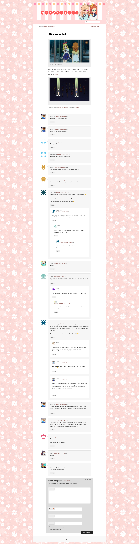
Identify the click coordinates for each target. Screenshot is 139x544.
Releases (63, 22)
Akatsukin (53, 26)
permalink (76, 107)
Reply (52, 122)
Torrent (56, 74)
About (45, 22)
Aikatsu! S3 (60, 107)
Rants (68, 22)
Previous (93, 26)
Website (51, 523)
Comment (51, 489)
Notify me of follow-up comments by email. (58, 527)
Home (40, 22)
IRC (58, 22)
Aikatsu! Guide (52, 22)
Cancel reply (88, 479)
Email (51, 516)
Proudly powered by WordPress (69, 539)
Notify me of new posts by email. (56, 529)
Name (51, 509)
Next (98, 26)
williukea (66, 480)
